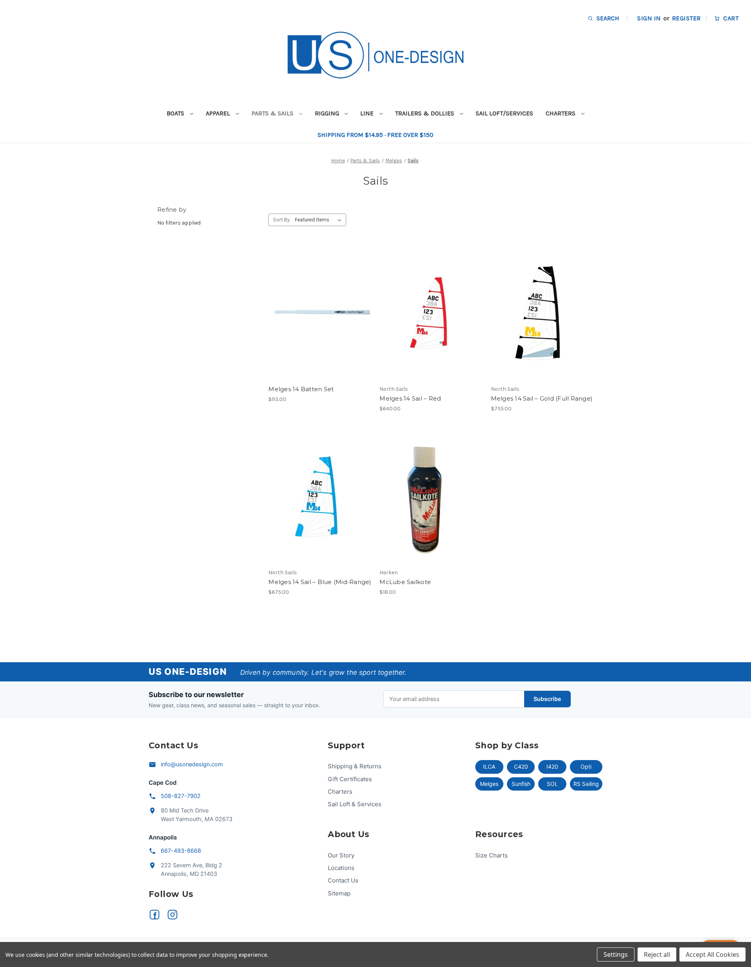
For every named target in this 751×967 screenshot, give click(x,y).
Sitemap (339, 893)
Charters (561, 113)
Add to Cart (319, 327)
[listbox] (320, 220)
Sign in (649, 18)
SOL (552, 783)
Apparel (219, 113)
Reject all (657, 954)
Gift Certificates (350, 779)
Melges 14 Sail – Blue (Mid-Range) (319, 582)
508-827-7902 (181, 796)
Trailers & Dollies (425, 113)
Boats (176, 113)
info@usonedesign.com (192, 764)
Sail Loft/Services (504, 113)
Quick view (318, 299)
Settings (616, 954)
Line (367, 113)
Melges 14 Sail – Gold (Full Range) (542, 398)
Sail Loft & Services (354, 804)
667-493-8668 (181, 850)
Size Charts (491, 855)
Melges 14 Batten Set (301, 389)
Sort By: (282, 220)
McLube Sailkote (405, 582)
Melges (489, 783)
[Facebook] (154, 914)
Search (607, 18)
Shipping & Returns (354, 766)
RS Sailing (586, 783)
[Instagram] (172, 914)
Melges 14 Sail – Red (410, 398)
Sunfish (521, 783)
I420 (552, 766)
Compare (317, 313)
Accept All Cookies (712, 954)
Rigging (328, 113)
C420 (521, 766)
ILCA (489, 766)
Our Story (341, 855)
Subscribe (547, 699)
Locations (341, 868)
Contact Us (343, 880)
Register (686, 18)
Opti (585, 766)
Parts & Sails (273, 113)
